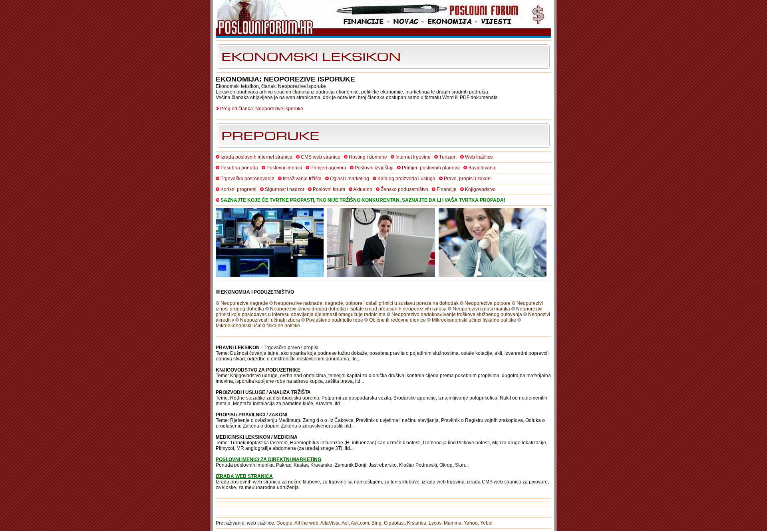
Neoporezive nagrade (244, 303)
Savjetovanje (482, 168)
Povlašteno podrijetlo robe (334, 320)
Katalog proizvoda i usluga (406, 178)
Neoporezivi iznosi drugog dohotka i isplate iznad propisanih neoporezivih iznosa (358, 309)
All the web (306, 523)
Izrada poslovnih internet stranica (256, 157)
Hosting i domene (368, 157)
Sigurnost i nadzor (284, 189)
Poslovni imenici (284, 168)
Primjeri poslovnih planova (431, 168)
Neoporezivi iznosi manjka (481, 309)
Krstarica (416, 523)
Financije (447, 189)
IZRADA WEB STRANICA (244, 476)
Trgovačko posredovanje (247, 178)
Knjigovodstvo (480, 189)
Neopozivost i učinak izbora (270, 320)
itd (354, 359)
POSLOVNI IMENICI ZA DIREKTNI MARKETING (268, 459)
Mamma (452, 523)
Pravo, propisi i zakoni (468, 178)
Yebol (486, 523)
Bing (377, 523)
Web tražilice (479, 157)
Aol (345, 523)
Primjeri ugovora (328, 168)
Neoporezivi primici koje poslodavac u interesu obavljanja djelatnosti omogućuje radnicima (379, 311)
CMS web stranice (320, 157)
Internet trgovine (413, 157)
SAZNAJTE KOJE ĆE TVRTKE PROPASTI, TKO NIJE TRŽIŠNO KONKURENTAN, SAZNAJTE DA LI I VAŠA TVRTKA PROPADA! (363, 200)
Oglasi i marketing (349, 178)
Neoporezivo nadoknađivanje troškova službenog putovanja (456, 314)
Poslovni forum (329, 189)
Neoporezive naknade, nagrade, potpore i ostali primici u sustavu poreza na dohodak (366, 303)
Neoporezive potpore (488, 303)
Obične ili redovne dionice (397, 320)
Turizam (448, 157)
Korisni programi (238, 189)
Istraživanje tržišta (302, 178)
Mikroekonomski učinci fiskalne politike (474, 320)
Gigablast (394, 523)
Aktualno (362, 189)
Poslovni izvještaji (374, 168)
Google (284, 523)
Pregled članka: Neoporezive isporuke (261, 108)
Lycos (435, 523)
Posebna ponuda (239, 168)
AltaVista (330, 523)
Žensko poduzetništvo (404, 189)
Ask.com (360, 523)
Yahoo (471, 523)
